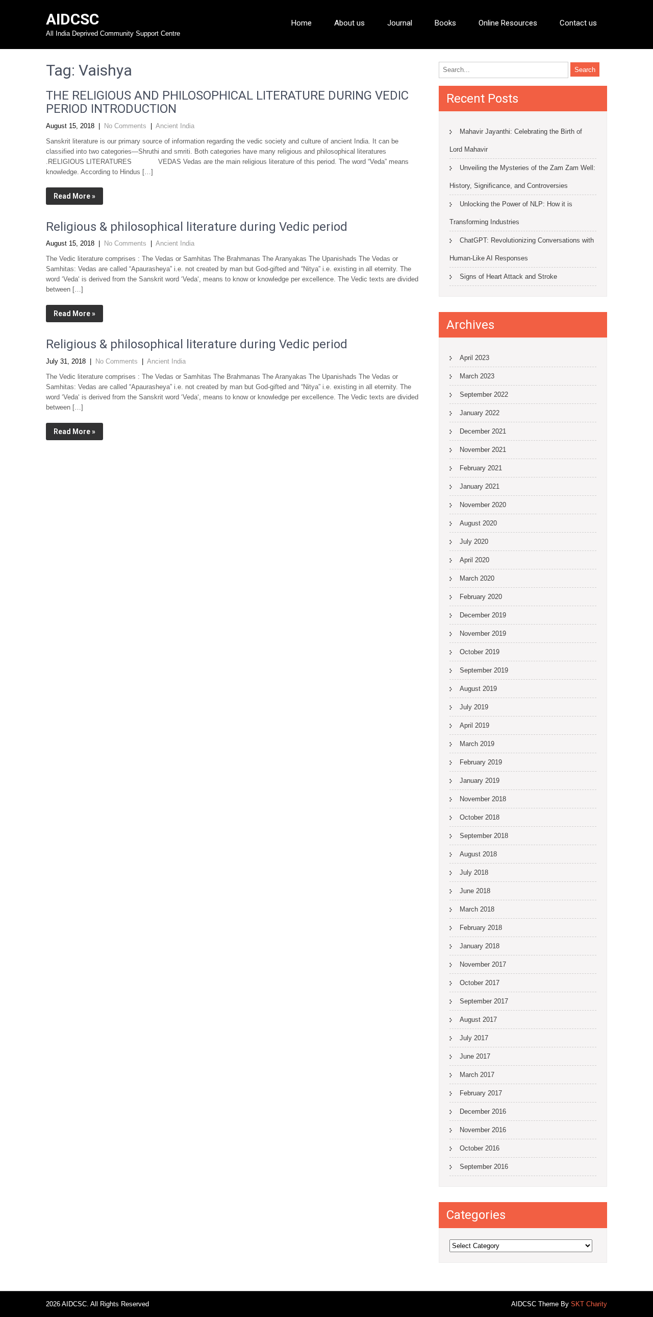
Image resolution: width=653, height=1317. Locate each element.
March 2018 (477, 909)
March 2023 (477, 376)
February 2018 (481, 927)
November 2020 (483, 505)
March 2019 (477, 744)
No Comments (125, 126)
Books (445, 23)
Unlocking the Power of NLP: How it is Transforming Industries (510, 213)
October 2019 (479, 652)
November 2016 (483, 1130)
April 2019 (474, 725)
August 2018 (478, 854)
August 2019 (478, 688)
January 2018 (479, 946)
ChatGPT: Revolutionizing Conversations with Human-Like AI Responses (521, 249)
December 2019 (483, 615)
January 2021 (479, 486)
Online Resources (508, 23)
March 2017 (477, 1075)
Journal (399, 23)
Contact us (578, 23)
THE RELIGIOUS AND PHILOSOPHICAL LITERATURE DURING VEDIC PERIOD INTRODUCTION (227, 102)
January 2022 (479, 413)
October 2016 (479, 1148)
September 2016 (484, 1166)
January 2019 (479, 780)
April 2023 (474, 358)
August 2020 (478, 523)
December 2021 (483, 431)
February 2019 (481, 762)
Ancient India (175, 126)
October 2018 (479, 817)
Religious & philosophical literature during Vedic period (196, 227)
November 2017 (483, 964)
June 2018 (475, 891)
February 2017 (481, 1093)
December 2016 (483, 1111)
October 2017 (479, 983)
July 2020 (474, 541)
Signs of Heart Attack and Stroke (508, 276)
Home (301, 23)
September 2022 (484, 394)
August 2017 (478, 1019)
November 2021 (483, 449)
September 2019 (484, 670)
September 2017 (484, 1001)
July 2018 (474, 872)
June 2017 (475, 1056)
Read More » (74, 196)
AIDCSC (72, 19)
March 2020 (477, 578)
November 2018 (483, 799)
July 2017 (474, 1038)
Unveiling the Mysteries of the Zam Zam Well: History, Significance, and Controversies (522, 176)
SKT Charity (589, 1304)
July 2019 (474, 707)
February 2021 (481, 468)
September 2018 (484, 836)
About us (349, 23)
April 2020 (474, 560)
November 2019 (483, 633)
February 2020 (481, 597)
